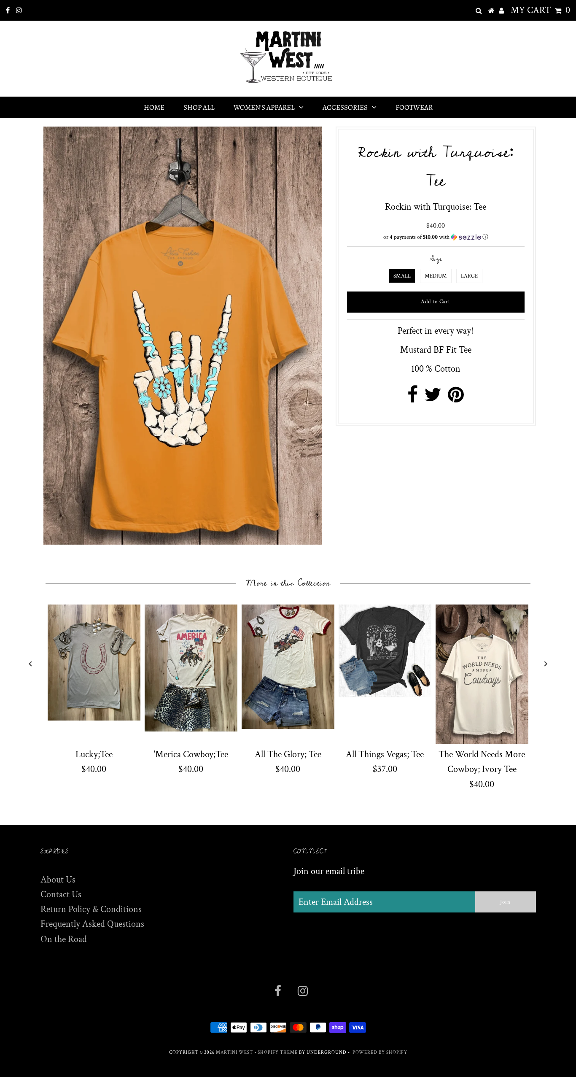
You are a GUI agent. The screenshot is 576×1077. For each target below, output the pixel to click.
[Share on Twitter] (432, 398)
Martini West (234, 1052)
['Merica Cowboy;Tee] (191, 668)
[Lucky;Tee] (94, 663)
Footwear (414, 107)
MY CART (540, 10)
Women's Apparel (264, 107)
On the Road (63, 939)
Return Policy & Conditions (91, 909)
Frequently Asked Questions (92, 924)
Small (402, 276)
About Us (57, 880)
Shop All (199, 107)
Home (154, 107)
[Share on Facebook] (412, 398)
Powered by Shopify (380, 1052)
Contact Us (60, 894)
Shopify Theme (278, 1052)
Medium (436, 276)
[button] (436, 237)
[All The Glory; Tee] (288, 667)
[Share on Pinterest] (456, 398)
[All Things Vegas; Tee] (385, 651)
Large (469, 276)
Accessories (345, 107)
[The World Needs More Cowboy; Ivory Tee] (482, 674)
